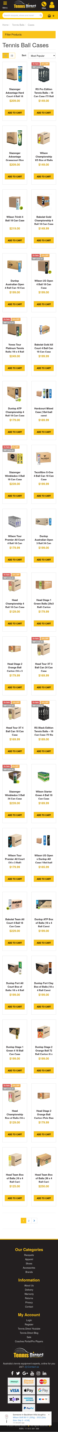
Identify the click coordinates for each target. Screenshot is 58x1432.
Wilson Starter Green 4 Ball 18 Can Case (43, 795)
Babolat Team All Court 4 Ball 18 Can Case (14, 922)
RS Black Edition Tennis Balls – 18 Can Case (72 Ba (43, 731)
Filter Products (13, 34)
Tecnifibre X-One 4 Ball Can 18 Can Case (44, 475)
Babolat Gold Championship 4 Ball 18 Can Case (43, 220)
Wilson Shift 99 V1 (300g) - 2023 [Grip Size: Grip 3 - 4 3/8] (29, 1418)
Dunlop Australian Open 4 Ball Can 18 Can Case (15, 286)
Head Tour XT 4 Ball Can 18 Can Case (15, 731)
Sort (24, 55)
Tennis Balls (18, 24)
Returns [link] (29, 1298)
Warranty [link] (29, 1293)
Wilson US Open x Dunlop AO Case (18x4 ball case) (43, 861)
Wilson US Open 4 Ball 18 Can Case (43, 284)
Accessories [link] (29, 1267)
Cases (31, 24)
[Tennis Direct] (25, 7)
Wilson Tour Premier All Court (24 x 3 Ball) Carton (15, 861)
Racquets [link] (29, 1255)
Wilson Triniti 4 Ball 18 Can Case (14, 218)
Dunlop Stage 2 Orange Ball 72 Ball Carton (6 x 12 (44, 1052)
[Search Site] (42, 15)
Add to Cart (15, 112)
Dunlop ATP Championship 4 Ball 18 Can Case (14, 412)
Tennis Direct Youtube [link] (29, 1328)
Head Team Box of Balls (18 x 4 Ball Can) (15, 1178)
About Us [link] (29, 1285)
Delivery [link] (29, 1289)
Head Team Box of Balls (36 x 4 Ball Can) (44, 1178)
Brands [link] (29, 1272)
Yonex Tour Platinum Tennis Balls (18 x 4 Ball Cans (14, 350)
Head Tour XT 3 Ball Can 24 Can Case (44, 667)
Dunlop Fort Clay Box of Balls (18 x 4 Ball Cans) (44, 986)
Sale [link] (29, 1337)
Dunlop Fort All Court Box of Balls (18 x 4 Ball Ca (14, 988)
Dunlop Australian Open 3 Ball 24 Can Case (44, 541)
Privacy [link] (29, 1302)
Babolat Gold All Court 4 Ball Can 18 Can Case (43, 348)
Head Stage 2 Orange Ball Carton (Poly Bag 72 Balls (43, 1116)
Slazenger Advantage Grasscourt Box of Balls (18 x (15, 158)
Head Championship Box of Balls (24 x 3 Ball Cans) (15, 1116)
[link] (12, 1373)
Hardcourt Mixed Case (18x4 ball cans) (43, 412)
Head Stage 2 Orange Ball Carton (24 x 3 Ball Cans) (15, 669)
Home (5, 24)
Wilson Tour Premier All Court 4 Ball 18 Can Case (15, 541)
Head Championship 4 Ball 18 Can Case (14, 603)
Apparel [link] (29, 1259)
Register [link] (29, 1324)
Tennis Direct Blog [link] (29, 1332)
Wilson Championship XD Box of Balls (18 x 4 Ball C (44, 158)
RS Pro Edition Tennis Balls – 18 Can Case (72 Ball (44, 92)
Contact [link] (29, 1306)
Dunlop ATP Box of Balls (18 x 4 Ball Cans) (43, 922)
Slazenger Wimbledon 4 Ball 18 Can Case (15, 475)
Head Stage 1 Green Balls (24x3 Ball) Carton (44, 603)
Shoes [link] (29, 1263)
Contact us (33, 1366)
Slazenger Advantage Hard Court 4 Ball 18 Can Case (15, 94)
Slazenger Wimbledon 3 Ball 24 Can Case (15, 795)
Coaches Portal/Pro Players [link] (29, 1341)
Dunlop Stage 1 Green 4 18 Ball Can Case (14, 1050)
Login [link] (29, 1320)
